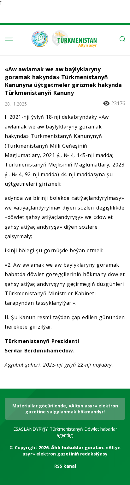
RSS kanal (65, 466)
